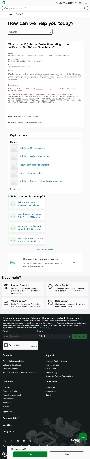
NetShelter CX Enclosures (32, 148)
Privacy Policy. (45, 328)
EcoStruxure (50, 387)
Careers (6, 387)
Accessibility (8, 399)
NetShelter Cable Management (34, 165)
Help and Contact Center (56, 361)
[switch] (5, 454)
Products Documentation (13, 361)
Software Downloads (12, 365)
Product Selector (10, 369)
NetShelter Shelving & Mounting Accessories (41, 181)
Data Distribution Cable (31, 173)
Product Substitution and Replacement (19, 372)
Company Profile (10, 391)
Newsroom (7, 402)
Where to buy (51, 372)
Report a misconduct (12, 395)
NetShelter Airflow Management (35, 156)
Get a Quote (50, 369)
